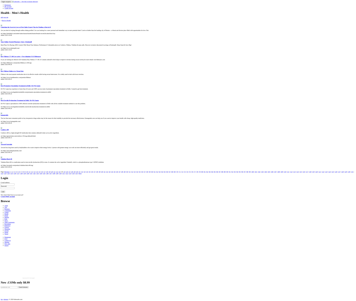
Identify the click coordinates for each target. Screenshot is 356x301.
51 (129, 172)
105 (269, 172)
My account (7, 6)
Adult (6, 205)
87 (219, 172)
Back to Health (6, 20)
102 (259, 172)
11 (29, 172)
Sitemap (6, 242)
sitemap (6, 299)
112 (291, 172)
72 (182, 172)
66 (167, 172)
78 (197, 172)
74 (187, 172)
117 (307, 172)
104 (265, 172)
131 (352, 172)
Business (7, 209)
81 (204, 172)
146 (47, 173)
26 (67, 172)
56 (142, 172)
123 (326, 172)
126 (336, 172)
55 (139, 172)
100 (253, 172)
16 (42, 172)
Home (6, 215)
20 (52, 172)
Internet (6, 217)
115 (301, 172)
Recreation (7, 224)
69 (174, 172)
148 (54, 173)
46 (117, 172)
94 (237, 172)
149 (57, 173)
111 (288, 172)
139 (24, 173)
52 (132, 172)
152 (67, 173)
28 (72, 172)
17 (44, 172)
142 (34, 173)
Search (6, 245)
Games (6, 212)
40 (102, 172)
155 (76, 173)
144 (41, 173)
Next (80, 173)
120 (316, 172)
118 (310, 172)
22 (57, 172)
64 (162, 172)
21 (54, 172)
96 (242, 172)
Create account (8, 8)
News (6, 220)
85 (214, 172)
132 (2, 173)
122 (323, 172)
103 (262, 172)
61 (154, 172)
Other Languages (9, 222)
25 (64, 172)
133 (5, 173)
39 (99, 172)
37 (94, 172)
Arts (5, 207)
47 (119, 172)
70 (177, 172)
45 (114, 172)
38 (97, 172)
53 (134, 172)
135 (11, 173)
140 (28, 173)
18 (47, 172)
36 (92, 172)
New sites (7, 244)
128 (342, 172)
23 (59, 172)
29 (74, 172)
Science (6, 227)
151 (63, 173)
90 (227, 172)
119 (313, 172)
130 (349, 172)
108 (278, 172)
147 (50, 173)
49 (124, 172)
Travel (6, 234)
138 (21, 173)
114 (297, 172)
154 (73, 173)
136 (15, 173)
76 (192, 172)
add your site (4, 17)
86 (217, 172)
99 (249, 172)
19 (49, 172)
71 (179, 172)
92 (232, 172)
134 (8, 173)
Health (6, 214)
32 (82, 172)
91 (229, 172)
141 (31, 173)
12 (32, 172)
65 (164, 172)
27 (69, 172)
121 (320, 172)
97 (244, 172)
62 (157, 172)
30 (77, 172)
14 (37, 172)
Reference (7, 225)
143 (37, 173)
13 (34, 172)
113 (294, 172)
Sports (6, 232)
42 (107, 172)
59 (149, 172)
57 (144, 172)
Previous (6, 172)
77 (194, 172)
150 (60, 173)
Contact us (7, 240)
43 (109, 172)
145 (44, 173)
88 (222, 172)
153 (70, 173)
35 (89, 172)
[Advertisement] (56, 261)
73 (184, 172)
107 (275, 172)
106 (272, 172)
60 (152, 172)
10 (27, 172)
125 (333, 172)
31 (79, 172)
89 (224, 172)
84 (212, 172)
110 (285, 172)
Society (6, 230)
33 (84, 172)
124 (329, 172)
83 (209, 172)
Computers (7, 210)
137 (18, 173)
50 (127, 172)
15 (39, 172)
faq (2, 299)
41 (104, 172)
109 (282, 172)
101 (256, 172)
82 (207, 172)
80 (202, 172)
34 (87, 172)
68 (172, 172)
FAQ (5, 239)
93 (234, 172)
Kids (5, 219)
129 (346, 172)
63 (159, 172)
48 (122, 172)
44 (112, 172)
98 (247, 172)
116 (304, 172)
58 (147, 172)
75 (189, 172)
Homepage (7, 5)
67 (169, 172)
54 (137, 172)
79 (199, 172)
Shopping (7, 229)
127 (339, 172)
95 (239, 172)
